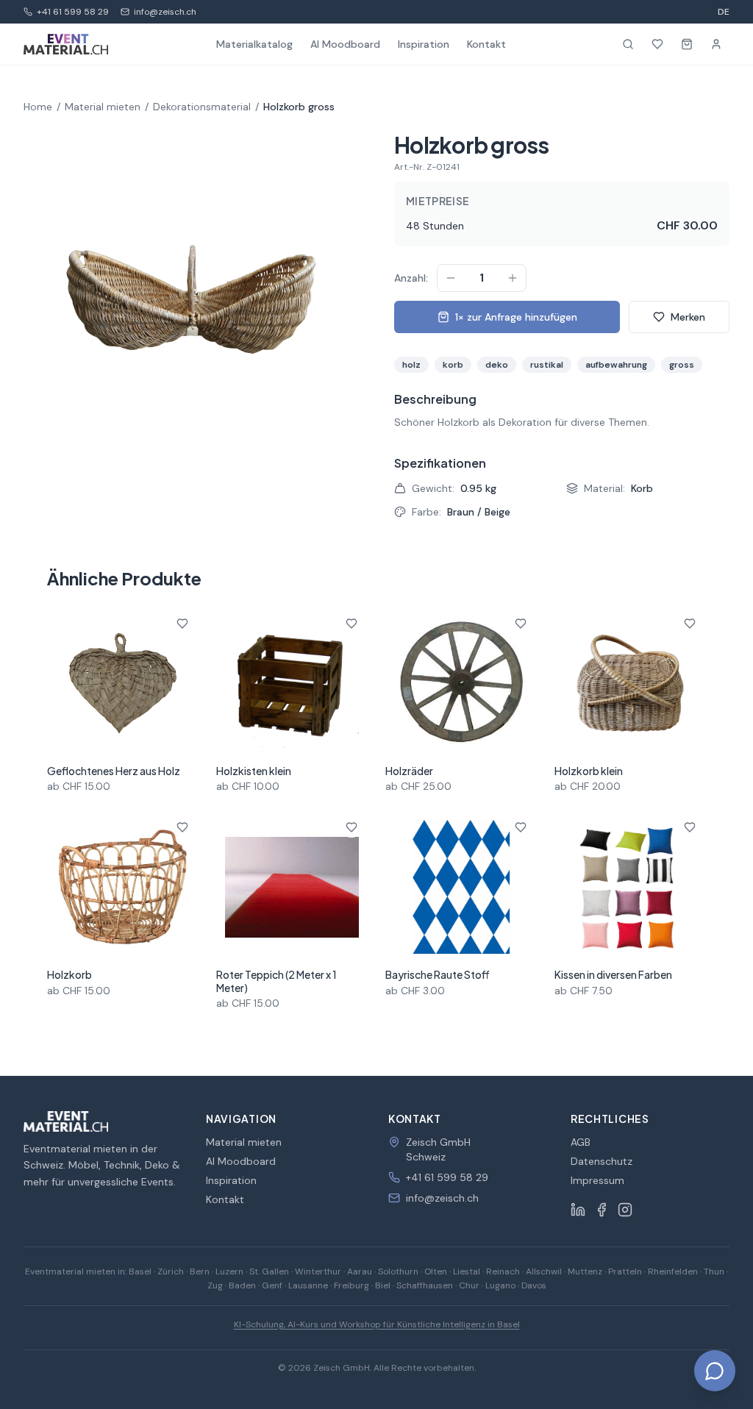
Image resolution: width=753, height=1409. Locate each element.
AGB (580, 1142)
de (723, 12)
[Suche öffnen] (628, 44)
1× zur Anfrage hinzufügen (516, 317)
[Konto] (716, 44)
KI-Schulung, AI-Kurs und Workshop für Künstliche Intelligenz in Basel (377, 1324)
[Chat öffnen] (714, 1370)
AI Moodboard (345, 44)
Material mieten (102, 106)
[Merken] (182, 623)
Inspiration (423, 44)
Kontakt (486, 44)
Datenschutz (601, 1161)
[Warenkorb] (687, 44)
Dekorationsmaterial (202, 106)
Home (38, 106)
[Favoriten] (657, 44)
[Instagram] (625, 1209)
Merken (688, 317)
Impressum (597, 1180)
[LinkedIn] (578, 1209)
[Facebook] (601, 1209)
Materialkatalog (254, 44)
